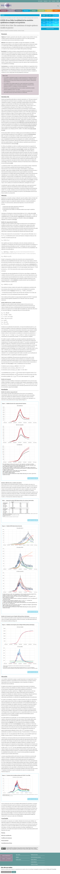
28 (22, 149)
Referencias (56, 25)
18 (25, 125)
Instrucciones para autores (36, 857)
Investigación (18, 10)
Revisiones (26, 10)
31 (5, 161)
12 (26, 122)
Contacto (53, 1)
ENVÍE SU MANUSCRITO (6, 855)
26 (34, 134)
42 (6, 723)
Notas (50, 19)
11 (24, 122)
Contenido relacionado (50, 28)
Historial (44, 22)
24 (31, 134)
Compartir (44, 19)
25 (32, 134)
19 (27, 125)
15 (32, 122)
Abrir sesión (40, 1)
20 (29, 125)
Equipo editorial (34, 859)
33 (32, 179)
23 (35, 125)
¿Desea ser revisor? (34, 864)
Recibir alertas (18, 859)
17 (35, 122)
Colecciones (11, 10)
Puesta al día (41, 10)
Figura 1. (4, 403)
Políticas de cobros (34, 854)
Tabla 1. (4, 500)
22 (33, 125)
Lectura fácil (56, 15)
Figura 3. (4, 624)
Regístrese (45, 1)
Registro (17, 857)
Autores (56, 19)
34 (35, 213)
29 (23, 150)
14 (30, 122)
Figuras (50, 25)
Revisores (9, 858)
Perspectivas (3, 10)
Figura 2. (4, 526)
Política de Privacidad (51, 869)
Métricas (56, 22)
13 (28, 122)
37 (23, 216)
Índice (44, 25)
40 (12, 363)
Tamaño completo (32, 478)
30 (26, 155)
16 (33, 122)
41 (16, 387)
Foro (50, 22)
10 (22, 122)
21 (31, 125)
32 (12, 163)
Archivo (56, 10)
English (57, 1)
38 (30, 218)
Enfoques (34, 10)
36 (21, 216)
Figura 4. (4, 775)
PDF (50, 15)
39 (32, 218)
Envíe (50, 1)
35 (19, 216)
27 (2, 135)
